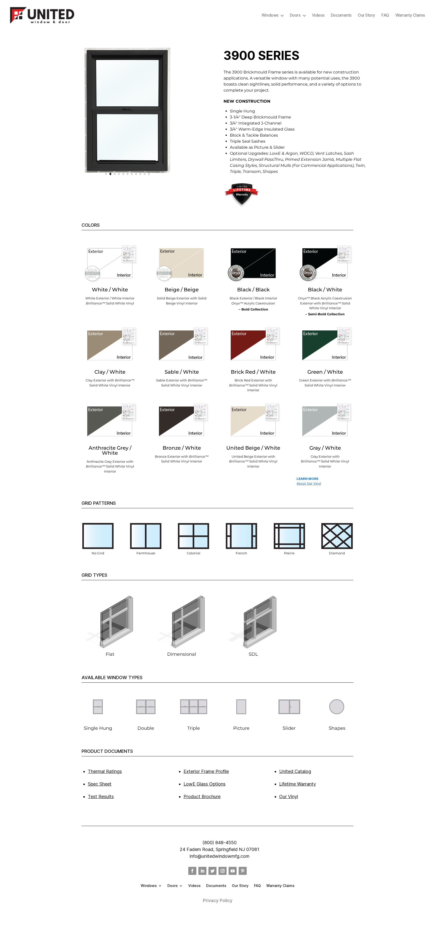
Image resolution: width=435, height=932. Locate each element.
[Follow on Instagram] (223, 871)
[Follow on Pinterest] (243, 871)
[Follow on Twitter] (212, 871)
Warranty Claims (410, 15)
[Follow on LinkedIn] (202, 871)
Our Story (366, 15)
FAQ (385, 15)
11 (149, 174)
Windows (270, 15)
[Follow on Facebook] (192, 871)
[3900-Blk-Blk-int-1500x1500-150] (127, 181)
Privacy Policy (217, 900)
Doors (295, 15)
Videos (318, 15)
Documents (341, 15)
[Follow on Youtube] (233, 871)
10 (145, 174)
